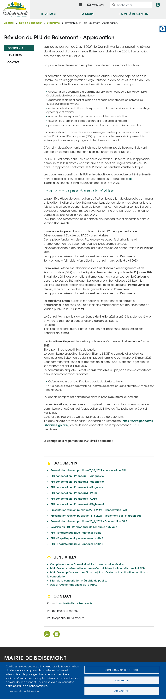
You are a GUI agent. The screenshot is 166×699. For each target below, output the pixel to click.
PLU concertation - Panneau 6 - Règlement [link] (77, 504)
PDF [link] (47, 634)
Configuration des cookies (121, 669)
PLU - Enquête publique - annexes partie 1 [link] (77, 532)
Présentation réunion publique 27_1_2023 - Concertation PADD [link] (90, 510)
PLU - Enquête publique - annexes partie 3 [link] (77, 544)
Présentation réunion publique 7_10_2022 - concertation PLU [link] (88, 470)
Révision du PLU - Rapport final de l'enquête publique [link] (84, 527)
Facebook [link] (80, 5)
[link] (163, 29)
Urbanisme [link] (53, 23)
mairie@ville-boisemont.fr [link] (75, 603)
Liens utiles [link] (14, 55)
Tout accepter (121, 691)
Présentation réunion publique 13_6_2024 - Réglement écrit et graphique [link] (96, 515)
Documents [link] (15, 48)
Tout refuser (122, 680)
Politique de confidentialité (24, 691)
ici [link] (130, 178)
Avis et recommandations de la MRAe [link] (73, 584)
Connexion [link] (158, 5)
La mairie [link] (88, 13)
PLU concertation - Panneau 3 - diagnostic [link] (77, 487)
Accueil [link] (9, 23)
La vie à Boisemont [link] (134, 13)
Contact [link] (98, 5)
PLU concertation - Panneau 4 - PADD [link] (74, 493)
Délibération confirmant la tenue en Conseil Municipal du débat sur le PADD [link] (97, 568)
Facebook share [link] (56, 634)
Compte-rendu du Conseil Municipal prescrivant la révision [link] (87, 564)
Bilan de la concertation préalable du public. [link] (78, 580)
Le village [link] (48, 13)
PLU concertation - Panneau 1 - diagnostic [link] (77, 476)
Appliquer (114, 5)
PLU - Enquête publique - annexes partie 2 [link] (77, 538)
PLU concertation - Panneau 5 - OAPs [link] (74, 498)
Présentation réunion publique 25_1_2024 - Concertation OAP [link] (89, 521)
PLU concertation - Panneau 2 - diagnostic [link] (77, 481)
